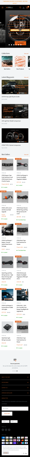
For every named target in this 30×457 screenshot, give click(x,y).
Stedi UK (4, 173)
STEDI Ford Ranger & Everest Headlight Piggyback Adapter (22, 177)
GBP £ (12, 421)
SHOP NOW (15, 43)
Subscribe (7, 413)
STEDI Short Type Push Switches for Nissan (21, 340)
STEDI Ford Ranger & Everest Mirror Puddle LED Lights (7, 307)
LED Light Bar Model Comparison (11, 121)
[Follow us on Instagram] (6, 430)
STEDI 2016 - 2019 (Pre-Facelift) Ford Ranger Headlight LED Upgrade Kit (22, 308)
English (4, 421)
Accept (5, 452)
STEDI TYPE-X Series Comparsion (11, 145)
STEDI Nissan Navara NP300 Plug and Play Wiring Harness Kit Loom (22, 210)
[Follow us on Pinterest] (9, 430)
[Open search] (20, 7)
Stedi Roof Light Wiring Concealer (6, 339)
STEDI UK (19, 238)
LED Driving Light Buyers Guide (10, 97)
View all (26, 53)
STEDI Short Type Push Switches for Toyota (21, 242)
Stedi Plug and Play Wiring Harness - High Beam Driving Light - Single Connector (7, 276)
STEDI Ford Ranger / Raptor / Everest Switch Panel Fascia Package (7, 243)
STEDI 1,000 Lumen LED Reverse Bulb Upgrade (7, 210)
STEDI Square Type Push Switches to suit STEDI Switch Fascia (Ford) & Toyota (7, 178)
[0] (27, 8)
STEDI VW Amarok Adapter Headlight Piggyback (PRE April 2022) (22, 276)
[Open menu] (2, 7)
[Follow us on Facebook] (3, 430)
